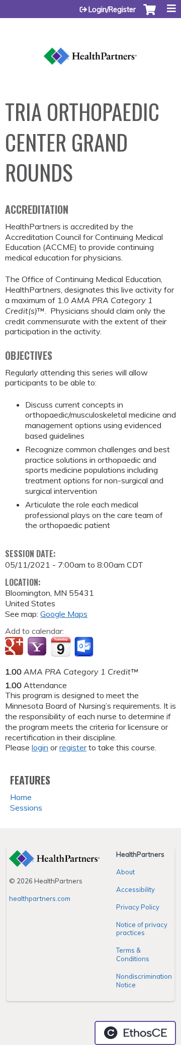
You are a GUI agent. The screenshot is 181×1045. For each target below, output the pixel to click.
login (40, 747)
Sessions (26, 808)
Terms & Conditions (132, 954)
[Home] (90, 45)
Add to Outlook (84, 647)
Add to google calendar (15, 647)
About (125, 872)
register (72, 747)
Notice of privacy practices (141, 929)
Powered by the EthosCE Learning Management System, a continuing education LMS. (135, 1033)
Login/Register (112, 9)
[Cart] (149, 14)
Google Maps (63, 614)
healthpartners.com (39, 898)
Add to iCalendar (60, 646)
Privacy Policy (137, 907)
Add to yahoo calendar (38, 647)
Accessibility (135, 889)
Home (21, 797)
